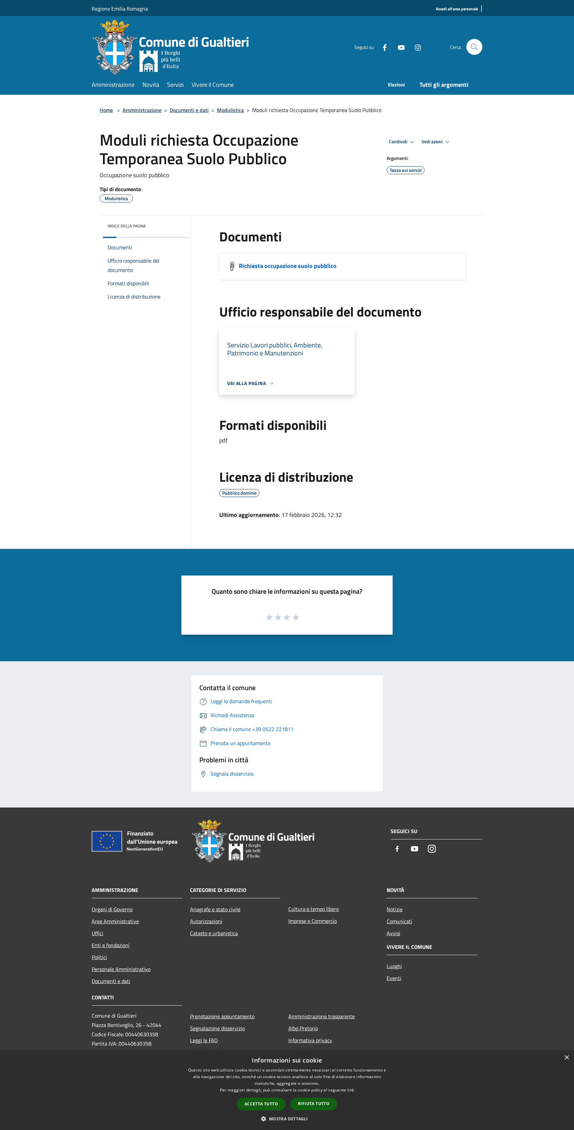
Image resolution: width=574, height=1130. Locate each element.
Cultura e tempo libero (313, 909)
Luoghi (394, 966)
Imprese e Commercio (312, 921)
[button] (287, 1118)
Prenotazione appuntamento (222, 1016)
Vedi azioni (432, 141)
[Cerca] (474, 47)
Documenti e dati (189, 110)
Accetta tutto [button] (261, 1104)
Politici (99, 957)
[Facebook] (382, 46)
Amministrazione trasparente (321, 1016)
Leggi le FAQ (204, 1040)
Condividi (398, 141)
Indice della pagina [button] (127, 226)
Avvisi (393, 933)
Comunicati (399, 921)
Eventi (394, 978)
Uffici (97, 933)
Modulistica (230, 110)
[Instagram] (415, 46)
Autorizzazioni (206, 921)
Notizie (395, 909)
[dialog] (287, 1090)
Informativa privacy (310, 1040)
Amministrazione (142, 110)
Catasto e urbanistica (214, 933)
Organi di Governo (112, 909)
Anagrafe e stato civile (215, 909)
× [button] (566, 1057)
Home (106, 110)
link (350, 1090)
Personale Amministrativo (121, 969)
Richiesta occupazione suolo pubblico (287, 265)
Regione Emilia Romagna (120, 9)
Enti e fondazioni (111, 945)
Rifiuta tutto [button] (314, 1103)
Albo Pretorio (303, 1028)
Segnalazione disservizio (217, 1028)
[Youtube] (398, 46)
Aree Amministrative (115, 921)
